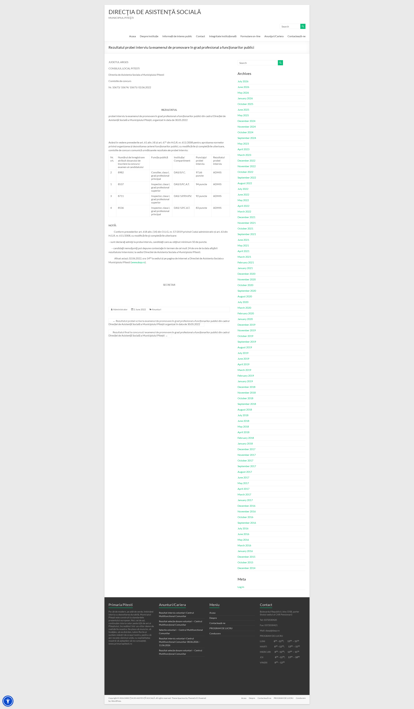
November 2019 (247, 330)
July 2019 (243, 352)
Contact (200, 36)
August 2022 (245, 183)
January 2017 (245, 500)
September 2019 (247, 341)
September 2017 (247, 466)
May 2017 (243, 483)
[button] (8, 701)
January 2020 (245, 318)
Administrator (120, 309)
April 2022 (243, 205)
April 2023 (243, 149)
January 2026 (245, 98)
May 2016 (243, 539)
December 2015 (246, 556)
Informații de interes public (177, 36)
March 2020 (244, 307)
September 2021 (247, 234)
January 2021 (245, 268)
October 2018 (245, 398)
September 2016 (247, 522)
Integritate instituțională (222, 36)
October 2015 (245, 562)
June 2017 (243, 477)
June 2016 (243, 534)
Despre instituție (149, 36)
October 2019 (245, 335)
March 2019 (244, 369)
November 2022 (247, 166)
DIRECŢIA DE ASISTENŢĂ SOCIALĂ (155, 11)
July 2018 (243, 415)
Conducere (215, 633)
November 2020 (247, 279)
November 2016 (247, 511)
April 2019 (243, 364)
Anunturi (156, 309)
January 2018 (245, 443)
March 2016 (244, 545)
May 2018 (243, 426)
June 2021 (243, 239)
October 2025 (245, 103)
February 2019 (246, 375)
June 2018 (243, 420)
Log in (241, 586)
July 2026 (243, 81)
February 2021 (246, 262)
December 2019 (246, 324)
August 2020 (245, 296)
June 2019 (243, 358)
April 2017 (243, 488)
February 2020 (246, 313)
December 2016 (246, 505)
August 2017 (245, 471)
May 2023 (243, 143)
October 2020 (245, 285)
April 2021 (243, 251)
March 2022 (244, 211)
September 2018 (247, 403)
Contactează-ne (296, 36)
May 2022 (243, 200)
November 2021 (247, 222)
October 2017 (245, 460)
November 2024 (247, 126)
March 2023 (244, 154)
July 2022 (243, 188)
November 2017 (247, 454)
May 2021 (243, 245)
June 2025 (243, 109)
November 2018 (247, 392)
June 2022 (243, 194)
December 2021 (246, 217)
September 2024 (247, 137)
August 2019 (245, 347)
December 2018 (246, 386)
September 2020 (247, 290)
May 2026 (243, 92)
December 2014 (246, 567)
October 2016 (245, 517)
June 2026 (243, 86)
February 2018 (246, 437)
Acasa (132, 36)
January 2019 (245, 381)
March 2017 (244, 494)
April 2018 (243, 432)
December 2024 (246, 120)
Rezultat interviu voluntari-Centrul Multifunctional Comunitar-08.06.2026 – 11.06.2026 (179, 642)
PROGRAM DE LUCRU (220, 628)
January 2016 (245, 550)
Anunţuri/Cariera (273, 36)
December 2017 (246, 449)
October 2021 (245, 228)
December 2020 (246, 273)
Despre (213, 618)
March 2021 (244, 256)
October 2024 (245, 132)
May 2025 (243, 115)
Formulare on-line (250, 36)
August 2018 (245, 409)
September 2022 (247, 177)
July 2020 (243, 301)
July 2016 (243, 528)
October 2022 (245, 171)
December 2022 (246, 160)
